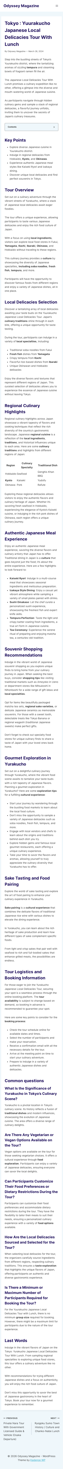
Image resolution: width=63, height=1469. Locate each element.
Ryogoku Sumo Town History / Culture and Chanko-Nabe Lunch (47, 1425)
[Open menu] (56, 5)
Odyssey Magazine (16, 51)
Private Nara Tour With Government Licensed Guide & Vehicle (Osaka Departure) (14, 1428)
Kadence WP (37, 1460)
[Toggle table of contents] (53, 127)
